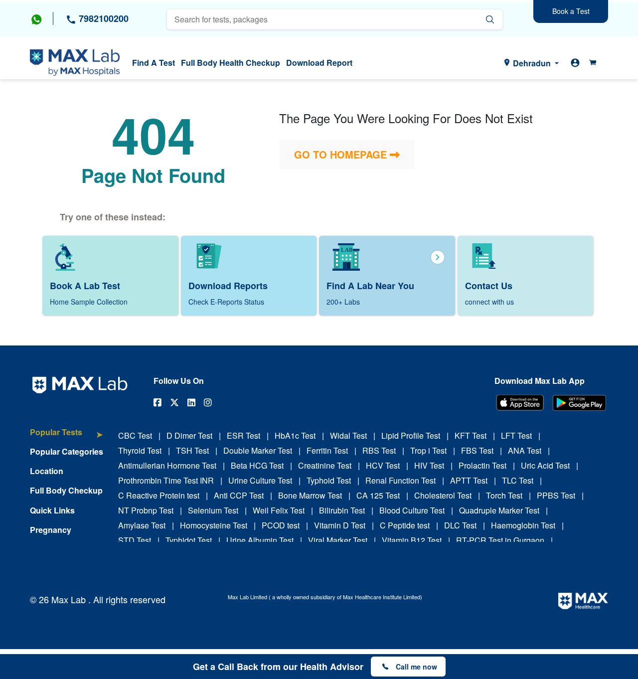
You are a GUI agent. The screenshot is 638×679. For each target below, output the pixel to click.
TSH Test (192, 450)
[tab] (66, 437)
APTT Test (468, 480)
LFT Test (516, 435)
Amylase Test (141, 525)
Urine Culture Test (260, 480)
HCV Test (383, 465)
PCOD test (281, 525)
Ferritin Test (327, 450)
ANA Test (524, 450)
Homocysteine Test (213, 525)
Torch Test (504, 495)
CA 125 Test (378, 495)
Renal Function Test (400, 480)
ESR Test (243, 435)
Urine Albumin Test (260, 540)
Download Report (319, 62)
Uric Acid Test (545, 465)
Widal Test (348, 435)
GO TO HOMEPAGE (342, 154)
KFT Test (470, 435)
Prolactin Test (482, 465)
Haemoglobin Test (523, 525)
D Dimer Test (189, 435)
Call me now (416, 667)
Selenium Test (213, 510)
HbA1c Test (295, 435)
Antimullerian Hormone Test (167, 465)
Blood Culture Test (412, 510)
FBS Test (477, 450)
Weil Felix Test (279, 510)
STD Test (134, 540)
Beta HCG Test (257, 465)
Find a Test (153, 62)
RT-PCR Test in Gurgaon (500, 540)
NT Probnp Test (145, 510)
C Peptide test (405, 525)
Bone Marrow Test (310, 495)
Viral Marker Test (337, 540)
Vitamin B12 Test (412, 540)
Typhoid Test (329, 480)
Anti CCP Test (239, 495)
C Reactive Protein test (158, 495)
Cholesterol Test (443, 495)
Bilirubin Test (342, 510)
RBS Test (379, 450)
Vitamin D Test (339, 525)
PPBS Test (556, 495)
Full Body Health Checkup (230, 62)
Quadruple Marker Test (499, 510)
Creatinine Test (324, 465)
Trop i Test (428, 450)
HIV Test (429, 465)
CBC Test (135, 435)
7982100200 (102, 18)
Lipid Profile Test (410, 435)
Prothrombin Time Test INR (166, 480)
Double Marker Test (257, 450)
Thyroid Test (139, 450)
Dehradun (532, 63)
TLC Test (517, 480)
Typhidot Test (188, 540)
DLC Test (460, 525)
